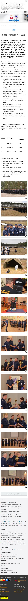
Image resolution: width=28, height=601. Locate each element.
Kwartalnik (15, 541)
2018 (16, 25)
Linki (20, 541)
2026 (2, 521)
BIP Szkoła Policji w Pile (22, 580)
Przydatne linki (4, 568)
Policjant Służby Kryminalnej (7, 533)
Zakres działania (17, 516)
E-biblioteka (19, 513)
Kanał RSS (1, 580)
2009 (13, 525)
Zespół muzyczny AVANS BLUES (8, 544)
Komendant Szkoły (5, 549)
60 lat (22, 539)
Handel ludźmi (11, 539)
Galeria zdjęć (20, 535)
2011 (6, 525)
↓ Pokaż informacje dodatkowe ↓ (14, 494)
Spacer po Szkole (5, 513)
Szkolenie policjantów (6, 504)
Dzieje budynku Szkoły (14, 511)
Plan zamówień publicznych (7, 558)
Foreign (18, 514)
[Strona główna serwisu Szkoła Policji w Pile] (2, 12)
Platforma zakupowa (19, 558)
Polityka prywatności (18, 591)
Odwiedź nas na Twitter (9, 580)
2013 (25, 523)
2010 (10, 525)
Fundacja (18, 539)
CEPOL (9, 541)
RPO (12, 549)
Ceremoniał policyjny (20, 542)
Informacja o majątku (16, 506)
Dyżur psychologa (22, 544)
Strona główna (4, 25)
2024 (10, 521)
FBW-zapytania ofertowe (6, 571)
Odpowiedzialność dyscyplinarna (8, 535)
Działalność (3, 529)
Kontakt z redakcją (3, 587)
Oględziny (12, 542)
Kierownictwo (4, 502)
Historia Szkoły (4, 511)
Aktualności (11, 25)
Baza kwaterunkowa (5, 506)
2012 (2, 525)
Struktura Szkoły (12, 502)
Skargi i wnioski (4, 547)
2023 (13, 521)
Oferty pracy (4, 561)
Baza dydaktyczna (16, 504)
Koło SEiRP (3, 541)
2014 (21, 523)
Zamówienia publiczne (6, 552)
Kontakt (3, 565)
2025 (6, 521)
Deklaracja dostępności (6, 516)
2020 (25, 521)
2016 (13, 523)
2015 (17, 523)
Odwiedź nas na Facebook (7, 580)
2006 (25, 525)
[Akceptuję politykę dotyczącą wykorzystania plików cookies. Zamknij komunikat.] (26, 1)
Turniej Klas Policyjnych (20, 533)
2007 (21, 525)
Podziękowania (11, 514)
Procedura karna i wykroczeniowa (9, 532)
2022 (17, 521)
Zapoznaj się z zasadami (19, 589)
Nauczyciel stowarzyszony (14, 563)
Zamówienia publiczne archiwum (8, 556)
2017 (10, 523)
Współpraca (4, 514)
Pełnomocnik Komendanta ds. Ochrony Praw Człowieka (11, 508)
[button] (25, 12)
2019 (2, 523)
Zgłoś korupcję (18, 549)
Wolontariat (3, 539)
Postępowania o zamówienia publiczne (10, 554)
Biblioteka (13, 513)
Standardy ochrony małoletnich (9, 573)
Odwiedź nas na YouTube (4, 580)
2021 (21, 521)
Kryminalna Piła (4, 542)
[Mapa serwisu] (4, 12)
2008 (17, 525)
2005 (2, 527)
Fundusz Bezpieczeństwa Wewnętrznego (10, 537)
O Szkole (3, 500)
